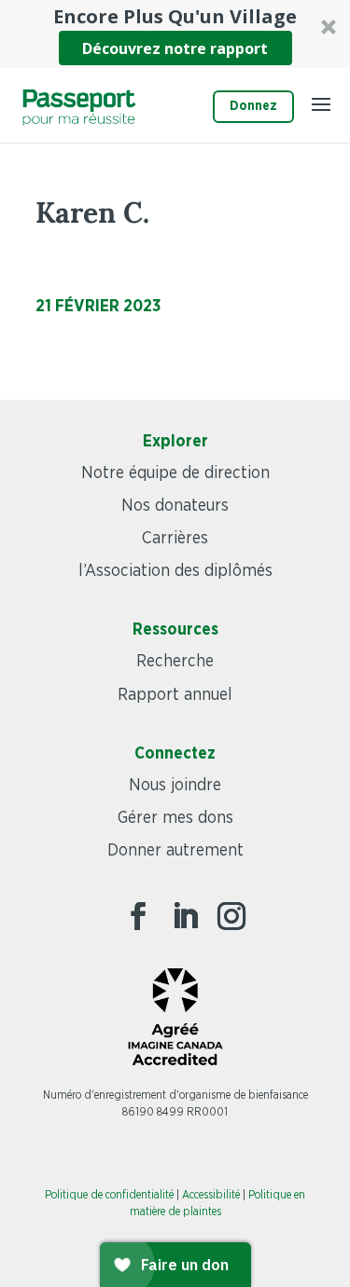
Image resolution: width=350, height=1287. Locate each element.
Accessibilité (211, 1194)
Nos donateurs (175, 506)
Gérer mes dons (175, 818)
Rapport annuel (175, 695)
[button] (175, 34)
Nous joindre (175, 785)
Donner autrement (175, 850)
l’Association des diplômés (175, 571)
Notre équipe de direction (175, 473)
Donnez (253, 106)
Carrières (175, 538)
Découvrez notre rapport (175, 48)
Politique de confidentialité (109, 1194)
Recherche (175, 661)
